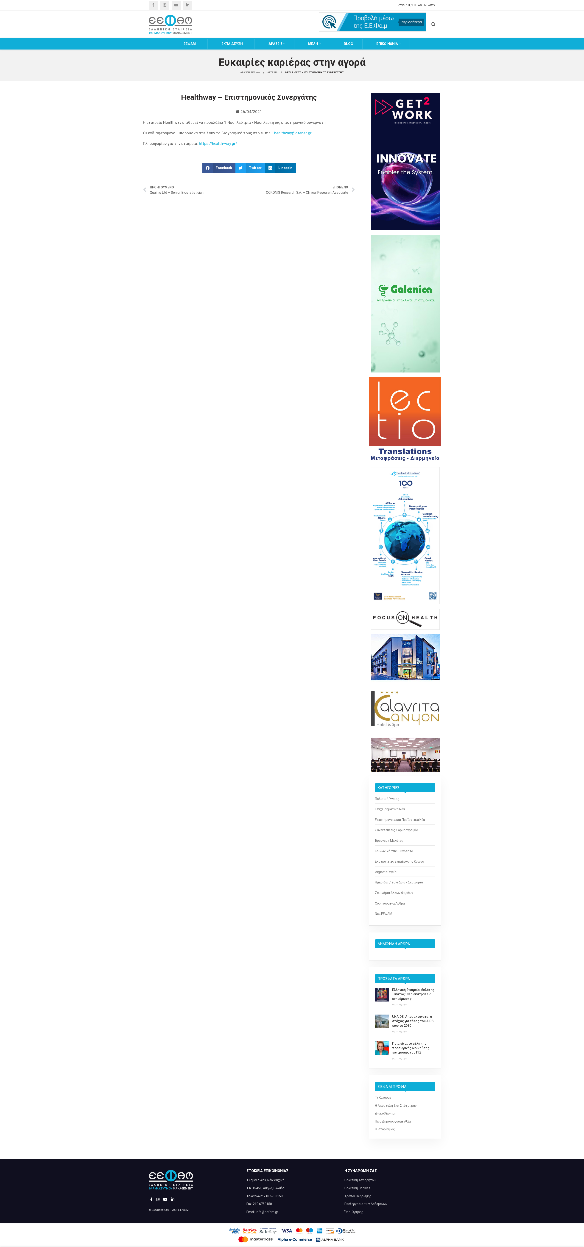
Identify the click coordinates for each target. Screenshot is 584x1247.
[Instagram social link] (164, 5)
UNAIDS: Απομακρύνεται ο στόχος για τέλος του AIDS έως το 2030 (412, 1021)
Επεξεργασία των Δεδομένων (365, 1204)
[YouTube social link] (176, 5)
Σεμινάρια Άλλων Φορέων (394, 893)
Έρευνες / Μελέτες (389, 840)
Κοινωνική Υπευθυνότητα (394, 851)
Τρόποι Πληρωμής (358, 1196)
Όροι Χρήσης (353, 1212)
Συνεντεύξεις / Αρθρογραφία (396, 830)
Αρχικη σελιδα (250, 72)
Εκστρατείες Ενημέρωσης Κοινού (399, 861)
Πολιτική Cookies (357, 1188)
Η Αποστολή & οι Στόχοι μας (396, 1105)
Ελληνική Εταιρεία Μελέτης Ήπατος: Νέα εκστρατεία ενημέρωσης (413, 994)
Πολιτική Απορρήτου (360, 1180)
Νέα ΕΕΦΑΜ (383, 914)
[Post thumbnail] (382, 997)
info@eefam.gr (267, 1212)
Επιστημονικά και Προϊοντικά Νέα (400, 820)
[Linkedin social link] (187, 5)
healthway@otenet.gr (293, 133)
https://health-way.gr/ (218, 143)
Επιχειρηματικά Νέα (390, 809)
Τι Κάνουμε (383, 1097)
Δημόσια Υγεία (386, 872)
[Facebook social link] (153, 5)
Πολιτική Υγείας (387, 799)
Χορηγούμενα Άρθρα (390, 903)
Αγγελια (272, 72)
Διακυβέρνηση (385, 1113)
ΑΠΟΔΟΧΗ (565, 1238)
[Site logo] (170, 24)
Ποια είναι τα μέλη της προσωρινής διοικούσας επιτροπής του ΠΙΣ (410, 1048)
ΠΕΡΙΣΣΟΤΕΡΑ (537, 1238)
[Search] (433, 24)
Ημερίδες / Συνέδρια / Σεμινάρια (399, 882)
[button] (219, 168)
